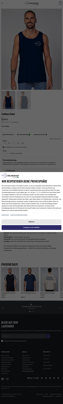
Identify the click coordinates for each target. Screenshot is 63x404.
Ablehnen (32, 221)
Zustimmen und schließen (31, 227)
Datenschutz (5, 215)
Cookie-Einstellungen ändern (19, 215)
